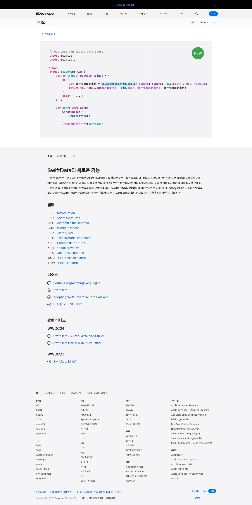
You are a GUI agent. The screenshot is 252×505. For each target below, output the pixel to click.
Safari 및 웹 (86, 481)
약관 (83, 498)
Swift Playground (44, 455)
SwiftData (60, 290)
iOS (37, 405)
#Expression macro (72, 258)
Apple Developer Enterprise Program (190, 410)
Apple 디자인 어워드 (179, 469)
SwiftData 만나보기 (65, 361)
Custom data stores (71, 243)
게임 (82, 452)
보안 (82, 476)
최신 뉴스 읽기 (41, 492)
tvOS (38, 419)
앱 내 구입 (84, 462)
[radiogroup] (204, 491)
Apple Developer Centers (184, 459)
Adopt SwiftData (68, 218)
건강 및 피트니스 (87, 457)
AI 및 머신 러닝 (86, 415)
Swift (38, 445)
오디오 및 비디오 (87, 424)
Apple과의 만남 (177, 455)
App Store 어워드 (179, 464)
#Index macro (68, 263)
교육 (82, 448)
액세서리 (84, 410)
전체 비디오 (204, 22)
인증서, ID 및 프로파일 (134, 476)
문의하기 (129, 441)
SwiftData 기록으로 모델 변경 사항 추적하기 (78, 336)
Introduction (66, 213)
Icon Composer (43, 474)
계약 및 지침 (110, 498)
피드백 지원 (130, 481)
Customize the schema (72, 223)
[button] (196, 14)
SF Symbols (42, 478)
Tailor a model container (74, 238)
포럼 (127, 445)
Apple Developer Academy (185, 474)
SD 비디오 (76, 304)
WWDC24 (76, 393)
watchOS (40, 429)
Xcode (39, 464)
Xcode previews (68, 248)
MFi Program (177, 419)
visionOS (40, 424)
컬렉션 (193, 22)
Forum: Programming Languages (76, 283)
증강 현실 (84, 429)
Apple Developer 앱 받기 (61, 492)
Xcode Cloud (42, 469)
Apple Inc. (60, 498)
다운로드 (129, 410)
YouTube (107, 492)
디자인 (83, 438)
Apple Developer (134, 467)
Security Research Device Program (189, 443)
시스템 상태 (130, 455)
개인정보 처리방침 (96, 498)
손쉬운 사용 (85, 405)
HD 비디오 (59, 304)
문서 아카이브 (131, 424)
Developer (49, 393)
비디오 (40, 22)
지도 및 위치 (85, 471)
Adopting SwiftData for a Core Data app (80, 297)
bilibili (79, 492)
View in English (125, 4)
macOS (39, 415)
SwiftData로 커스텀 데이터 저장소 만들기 (77, 343)
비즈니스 (84, 433)
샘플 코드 (129, 415)
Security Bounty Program (184, 438)
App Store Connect (135, 471)
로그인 (213, 13)
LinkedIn (88, 492)
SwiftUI (39, 450)
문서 (127, 405)
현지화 (83, 466)
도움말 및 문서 (131, 436)
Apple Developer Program (184, 405)
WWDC (175, 478)
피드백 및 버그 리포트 (134, 450)
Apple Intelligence (90, 419)
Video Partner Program (183, 433)
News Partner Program (183, 429)
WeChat (98, 492)
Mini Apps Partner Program (185, 424)
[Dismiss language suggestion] (215, 5)
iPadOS (39, 410)
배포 (82, 443)
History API (65, 233)
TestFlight (41, 459)
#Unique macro (68, 228)
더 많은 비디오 (48, 34)
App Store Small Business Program (188, 415)
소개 (214, 22)
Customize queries (70, 253)
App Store (41, 433)
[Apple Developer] (45, 14)
